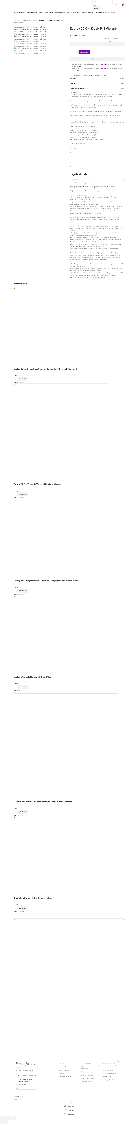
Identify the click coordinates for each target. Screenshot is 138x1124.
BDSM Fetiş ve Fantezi (109, 1073)
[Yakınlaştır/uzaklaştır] (2, 1118)
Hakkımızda (62, 1067)
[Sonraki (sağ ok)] (6, 1122)
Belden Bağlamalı (86, 1072)
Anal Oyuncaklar (86, 1063)
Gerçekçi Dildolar (107, 1070)
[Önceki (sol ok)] (2, 1122)
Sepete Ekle (84, 52)
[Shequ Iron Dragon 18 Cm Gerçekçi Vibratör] (51, 854)
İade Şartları (63, 1073)
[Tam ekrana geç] (6, 1118)
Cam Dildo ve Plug (87, 1081)
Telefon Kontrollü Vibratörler (91, 1067)
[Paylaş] (10, 1118)
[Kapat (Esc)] (14, 1118)
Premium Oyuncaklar (111, 1063)
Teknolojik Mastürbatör (109, 1080)
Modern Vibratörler (109, 1066)
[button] (22, 908)
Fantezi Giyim (106, 1076)
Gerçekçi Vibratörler (30, 20)
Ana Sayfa (17, 20)
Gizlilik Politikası (64, 1070)
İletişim (61, 1063)
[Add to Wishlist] (97, 44)
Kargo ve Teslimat (65, 1076)
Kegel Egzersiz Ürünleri (88, 1078)
